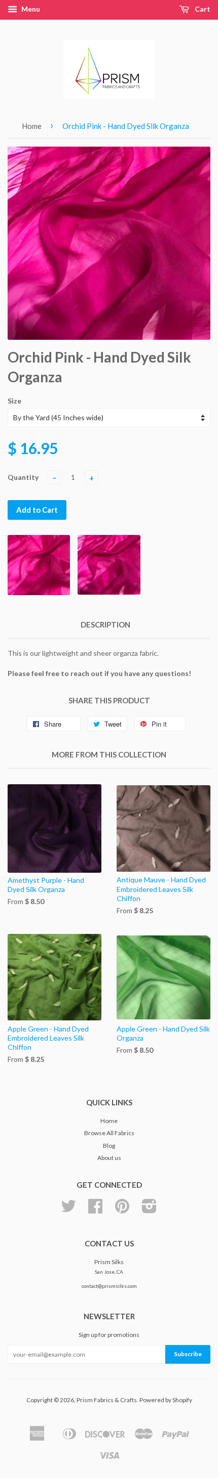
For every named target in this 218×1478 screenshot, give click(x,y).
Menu (30, 9)
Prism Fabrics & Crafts (107, 1400)
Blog (109, 1145)
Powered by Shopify (165, 1400)
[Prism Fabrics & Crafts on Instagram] (149, 1210)
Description (105, 624)
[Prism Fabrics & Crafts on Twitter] (68, 1210)
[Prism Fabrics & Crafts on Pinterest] (122, 1210)
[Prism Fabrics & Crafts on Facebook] (95, 1210)
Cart (201, 9)
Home (32, 125)
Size (14, 400)
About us (109, 1157)
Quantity (23, 477)
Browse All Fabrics (109, 1133)
